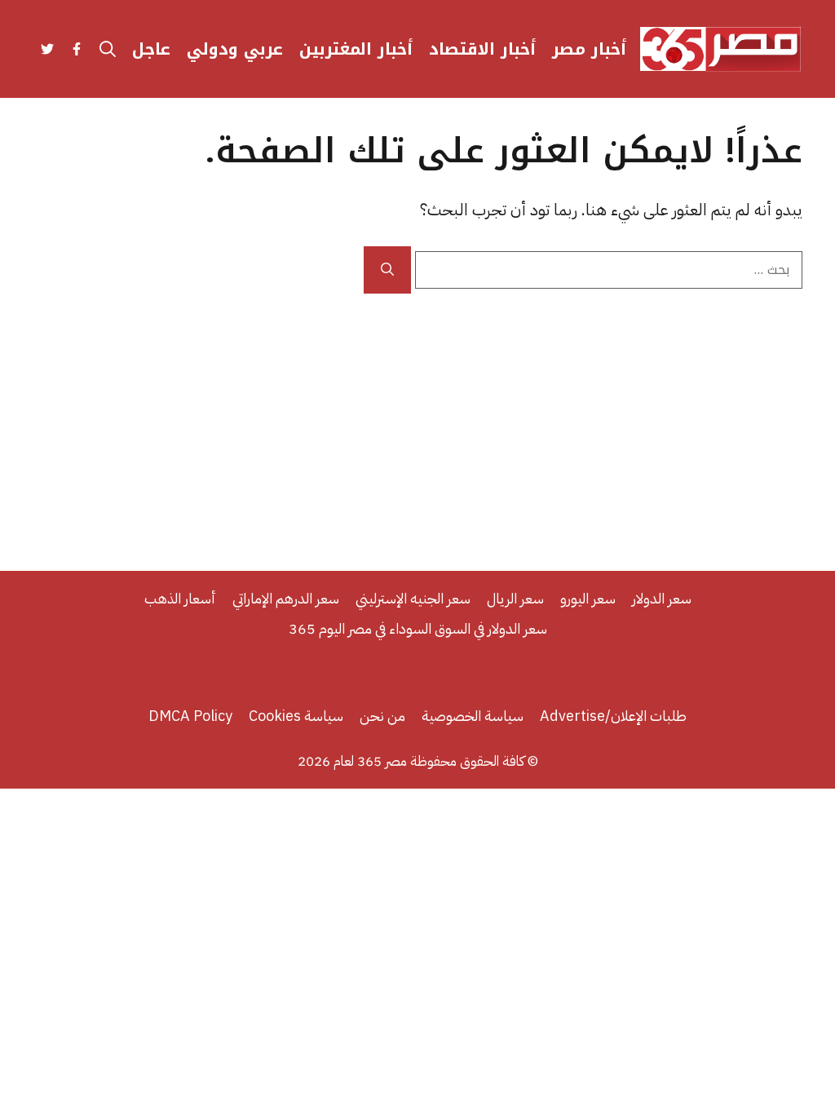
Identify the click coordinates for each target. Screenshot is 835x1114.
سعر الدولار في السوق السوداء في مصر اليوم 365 (418, 628)
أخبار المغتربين (356, 48)
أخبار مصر (589, 48)
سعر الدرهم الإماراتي (285, 598)
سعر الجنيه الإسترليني (413, 598)
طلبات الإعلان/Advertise (613, 716)
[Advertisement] (417, 416)
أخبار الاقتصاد (482, 48)
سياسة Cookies (296, 716)
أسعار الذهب (180, 598)
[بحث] (387, 270)
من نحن (382, 716)
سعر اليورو (588, 598)
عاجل (151, 48)
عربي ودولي (235, 48)
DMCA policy (190, 716)
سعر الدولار (661, 598)
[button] (107, 49)
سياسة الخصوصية (473, 716)
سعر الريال (515, 598)
